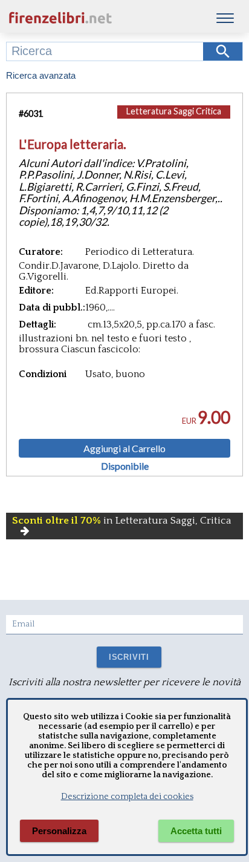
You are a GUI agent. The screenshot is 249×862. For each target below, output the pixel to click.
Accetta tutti (196, 831)
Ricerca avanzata (41, 75)
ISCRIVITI (129, 657)
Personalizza (59, 831)
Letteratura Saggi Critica (173, 111)
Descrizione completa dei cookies (127, 796)
